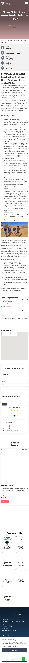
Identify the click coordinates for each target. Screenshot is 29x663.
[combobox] (3, 384)
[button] (26, 2)
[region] (14, 650)
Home (1, 40)
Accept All (14, 650)
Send (4, 404)
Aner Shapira (7, 216)
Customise (14, 655)
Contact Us (5, 635)
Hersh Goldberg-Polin (17, 216)
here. (24, 205)
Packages (6, 40)
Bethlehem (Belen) (7, 485)
